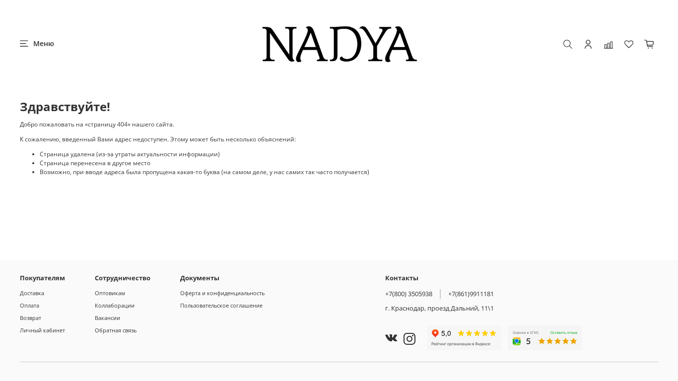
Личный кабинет (42, 330)
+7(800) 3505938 (408, 293)
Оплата (29, 305)
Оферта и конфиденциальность (222, 293)
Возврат (30, 317)
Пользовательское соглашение (221, 305)
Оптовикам (110, 293)
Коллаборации (115, 305)
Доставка (32, 293)
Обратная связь (115, 330)
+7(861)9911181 (471, 293)
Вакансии (107, 317)
